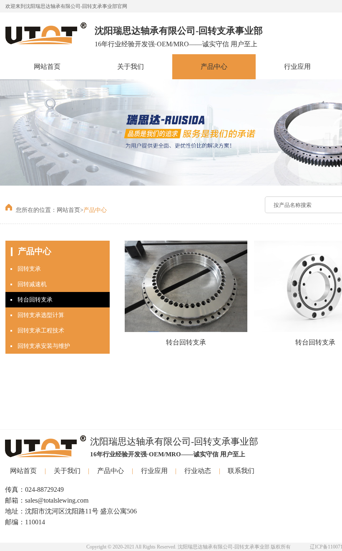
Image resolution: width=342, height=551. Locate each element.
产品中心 (214, 66)
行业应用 (297, 66)
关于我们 (130, 66)
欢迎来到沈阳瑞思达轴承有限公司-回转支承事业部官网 (66, 6)
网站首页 (47, 66)
